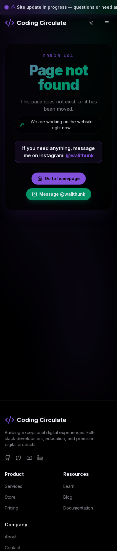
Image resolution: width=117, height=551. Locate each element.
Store (10, 497)
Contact (12, 547)
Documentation (78, 507)
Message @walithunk (62, 194)
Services (13, 486)
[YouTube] (29, 458)
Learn (68, 486)
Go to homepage (62, 178)
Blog (67, 497)
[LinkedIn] (40, 458)
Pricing (11, 507)
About (10, 536)
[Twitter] (19, 458)
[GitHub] (8, 458)
